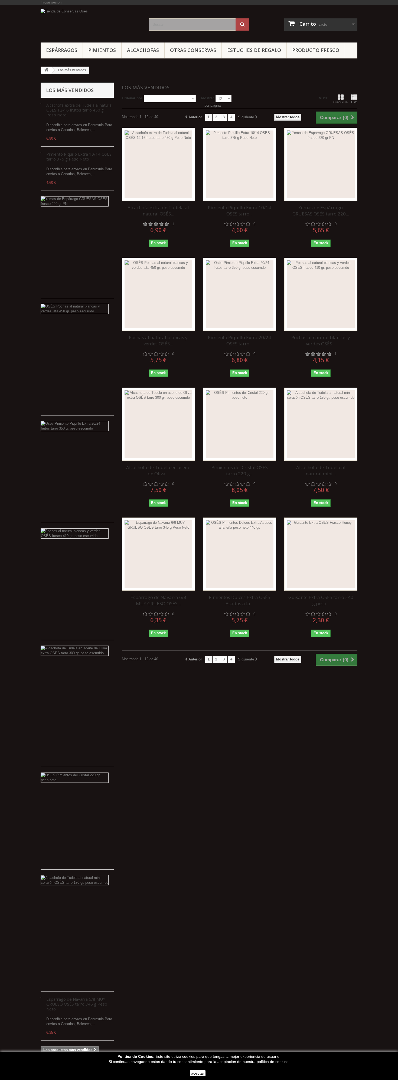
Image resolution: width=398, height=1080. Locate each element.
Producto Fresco (315, 50)
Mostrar (207, 98)
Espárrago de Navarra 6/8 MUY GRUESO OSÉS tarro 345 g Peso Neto (76, 1004)
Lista (354, 102)
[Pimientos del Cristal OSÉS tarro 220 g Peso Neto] (239, 424)
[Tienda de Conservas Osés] (91, 22)
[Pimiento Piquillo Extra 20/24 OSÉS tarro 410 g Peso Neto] (239, 294)
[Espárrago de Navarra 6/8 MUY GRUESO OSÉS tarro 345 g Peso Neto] (158, 554)
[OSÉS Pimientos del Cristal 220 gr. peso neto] (75, 778)
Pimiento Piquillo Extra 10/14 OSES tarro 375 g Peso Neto (79, 156)
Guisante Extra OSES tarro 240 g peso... (320, 600)
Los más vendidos (70, 90)
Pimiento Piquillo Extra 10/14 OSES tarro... (239, 210)
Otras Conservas (193, 50)
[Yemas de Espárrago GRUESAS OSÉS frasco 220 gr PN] (75, 201)
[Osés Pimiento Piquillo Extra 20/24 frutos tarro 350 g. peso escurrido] (75, 426)
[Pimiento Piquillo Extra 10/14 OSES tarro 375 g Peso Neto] (239, 164)
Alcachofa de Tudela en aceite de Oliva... (158, 470)
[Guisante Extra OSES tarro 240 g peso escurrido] (321, 554)
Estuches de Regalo (254, 50)
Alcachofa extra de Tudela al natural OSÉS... (158, 210)
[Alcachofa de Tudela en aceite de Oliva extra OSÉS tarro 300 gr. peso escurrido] (75, 651)
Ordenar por (132, 98)
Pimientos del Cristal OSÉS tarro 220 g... (239, 470)
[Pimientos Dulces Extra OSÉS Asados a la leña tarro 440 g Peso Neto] (239, 554)
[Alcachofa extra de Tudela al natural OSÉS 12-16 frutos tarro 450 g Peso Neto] (158, 164)
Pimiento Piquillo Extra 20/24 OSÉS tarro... (239, 340)
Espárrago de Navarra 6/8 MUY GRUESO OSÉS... (158, 600)
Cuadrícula (340, 102)
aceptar (197, 1073)
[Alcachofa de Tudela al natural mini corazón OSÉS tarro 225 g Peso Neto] (321, 424)
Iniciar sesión (51, 2)
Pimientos (102, 50)
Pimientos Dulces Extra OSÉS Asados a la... (239, 600)
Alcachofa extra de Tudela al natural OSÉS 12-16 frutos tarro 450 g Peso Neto (79, 109)
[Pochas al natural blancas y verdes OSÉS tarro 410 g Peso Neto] (321, 294)
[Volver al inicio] (46, 70)
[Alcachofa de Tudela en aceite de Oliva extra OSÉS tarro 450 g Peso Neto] (158, 424)
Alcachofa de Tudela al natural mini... (320, 470)
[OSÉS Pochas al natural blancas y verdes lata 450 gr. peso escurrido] (75, 309)
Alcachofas (143, 50)
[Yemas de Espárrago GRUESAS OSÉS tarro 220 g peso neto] (321, 164)
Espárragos (61, 50)
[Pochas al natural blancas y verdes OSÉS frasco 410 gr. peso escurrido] (75, 533)
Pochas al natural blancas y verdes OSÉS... (158, 340)
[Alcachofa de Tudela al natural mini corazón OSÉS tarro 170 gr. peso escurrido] (75, 880)
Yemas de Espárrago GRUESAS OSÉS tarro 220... (320, 210)
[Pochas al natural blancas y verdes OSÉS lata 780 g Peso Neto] (158, 294)
